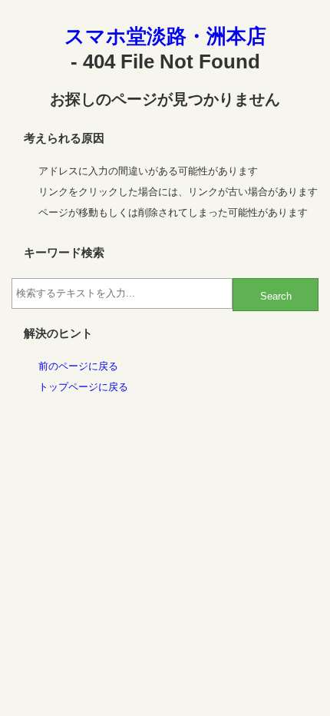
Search (276, 296)
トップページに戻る (83, 387)
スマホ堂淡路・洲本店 (165, 36)
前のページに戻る (78, 366)
